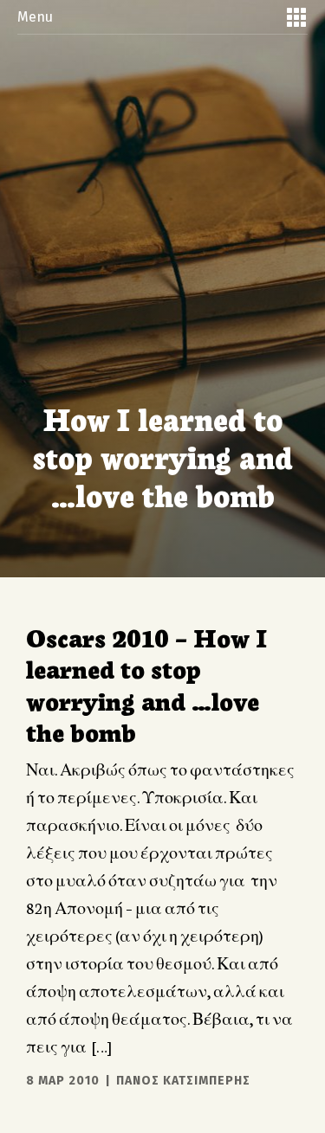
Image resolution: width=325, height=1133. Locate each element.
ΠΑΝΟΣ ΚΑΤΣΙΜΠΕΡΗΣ (183, 1080)
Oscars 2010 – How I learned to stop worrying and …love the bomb (146, 683)
